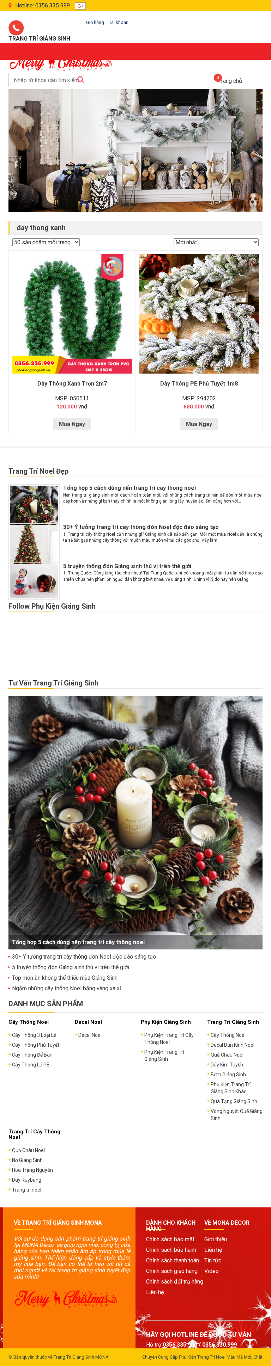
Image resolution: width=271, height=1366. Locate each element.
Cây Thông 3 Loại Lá (34, 1035)
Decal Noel (90, 1035)
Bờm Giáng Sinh (228, 1074)
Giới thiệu (215, 1239)
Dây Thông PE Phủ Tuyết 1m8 (199, 383)
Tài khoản (118, 22)
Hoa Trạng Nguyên (32, 1170)
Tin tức (212, 1260)
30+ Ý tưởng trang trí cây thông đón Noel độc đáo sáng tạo (141, 527)
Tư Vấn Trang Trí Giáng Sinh (53, 683)
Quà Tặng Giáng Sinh (234, 1101)
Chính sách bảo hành (171, 1250)
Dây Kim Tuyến (227, 1064)
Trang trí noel (26, 1190)
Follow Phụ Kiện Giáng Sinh (52, 606)
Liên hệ (155, 1292)
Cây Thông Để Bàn (32, 1055)
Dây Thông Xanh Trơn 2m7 (72, 383)
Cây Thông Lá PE (30, 1064)
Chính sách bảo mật (170, 1239)
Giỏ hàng (95, 22)
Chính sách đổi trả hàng (174, 1281)
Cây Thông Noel (228, 1035)
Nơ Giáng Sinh (27, 1160)
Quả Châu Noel (227, 1055)
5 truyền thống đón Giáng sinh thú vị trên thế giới (127, 566)
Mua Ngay (72, 424)
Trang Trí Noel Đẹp (38, 471)
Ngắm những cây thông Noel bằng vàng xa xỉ (66, 988)
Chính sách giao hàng (172, 1271)
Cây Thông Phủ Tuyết (35, 1045)
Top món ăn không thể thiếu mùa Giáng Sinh (65, 977)
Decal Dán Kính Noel (232, 1045)
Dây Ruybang (26, 1180)
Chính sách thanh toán (172, 1260)
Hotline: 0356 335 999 (42, 5)
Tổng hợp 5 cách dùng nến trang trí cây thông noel (129, 488)
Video (211, 1271)
